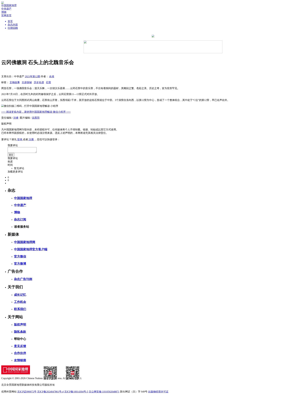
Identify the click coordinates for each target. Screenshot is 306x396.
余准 (51, 76)
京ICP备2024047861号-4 (50, 391)
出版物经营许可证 (158, 391)
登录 (20, 139)
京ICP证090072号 (26, 391)
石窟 (48, 82)
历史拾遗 (39, 82)
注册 (31, 139)
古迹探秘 (27, 82)
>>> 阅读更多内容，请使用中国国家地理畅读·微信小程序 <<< (36, 111)
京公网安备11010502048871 (104, 391)
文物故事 (15, 82)
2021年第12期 (32, 76)
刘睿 (15, 117)
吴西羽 (36, 117)
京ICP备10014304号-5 (76, 391)
